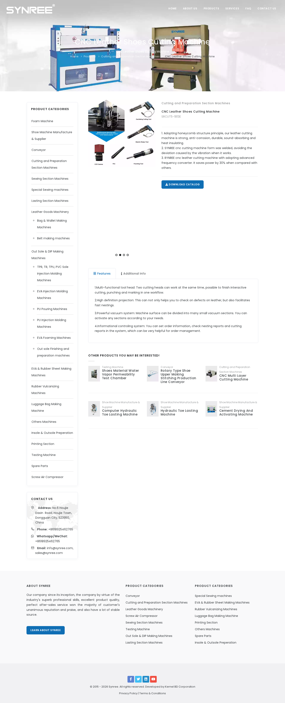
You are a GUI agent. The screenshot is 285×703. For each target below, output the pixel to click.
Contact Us (266, 8)
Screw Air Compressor (47, 477)
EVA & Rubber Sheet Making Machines (222, 602)
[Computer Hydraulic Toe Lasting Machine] (94, 409)
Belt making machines (53, 238)
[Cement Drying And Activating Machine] (211, 409)
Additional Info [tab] (134, 273)
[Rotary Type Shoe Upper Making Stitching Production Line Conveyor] (153, 373)
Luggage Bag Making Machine (216, 616)
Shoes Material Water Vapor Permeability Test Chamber (120, 374)
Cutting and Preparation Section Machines (130, 56)
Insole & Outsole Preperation (52, 433)
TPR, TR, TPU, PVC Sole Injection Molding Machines (52, 273)
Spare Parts (40, 466)
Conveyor (39, 150)
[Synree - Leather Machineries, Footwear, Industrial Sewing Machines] (30, 8)
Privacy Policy (128, 693)
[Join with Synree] (145, 679)
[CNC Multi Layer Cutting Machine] (211, 373)
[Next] (151, 179)
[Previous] (92, 179)
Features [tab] (104, 273)
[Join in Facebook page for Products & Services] (130, 679)
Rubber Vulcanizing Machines (216, 609)
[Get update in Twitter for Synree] (138, 679)
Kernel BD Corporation (180, 687)
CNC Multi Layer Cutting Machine (233, 377)
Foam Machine (42, 121)
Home (172, 8)
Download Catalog (184, 184)
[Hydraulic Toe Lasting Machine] (153, 409)
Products (211, 8)
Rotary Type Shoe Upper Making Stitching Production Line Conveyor (178, 376)
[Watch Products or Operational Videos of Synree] (153, 679)
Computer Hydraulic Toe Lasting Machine (120, 412)
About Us (190, 8)
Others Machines (44, 422)
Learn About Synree (45, 630)
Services (232, 8)
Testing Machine (44, 455)
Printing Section (43, 444)
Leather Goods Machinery (50, 212)
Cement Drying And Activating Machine (236, 412)
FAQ (248, 8)
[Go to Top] (275, 695)
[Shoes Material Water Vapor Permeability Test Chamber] (94, 373)
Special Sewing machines (50, 190)
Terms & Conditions (152, 693)
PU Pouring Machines (52, 309)
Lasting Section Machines (50, 201)
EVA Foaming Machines (54, 338)
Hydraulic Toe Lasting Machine (179, 412)
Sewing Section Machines (50, 179)
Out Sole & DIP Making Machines (149, 636)
